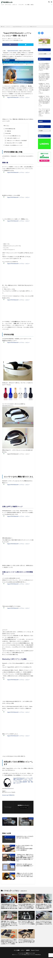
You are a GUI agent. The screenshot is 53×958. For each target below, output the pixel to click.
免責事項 (28, 950)
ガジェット (8, 26)
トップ (2, 4)
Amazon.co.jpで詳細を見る (8, 795)
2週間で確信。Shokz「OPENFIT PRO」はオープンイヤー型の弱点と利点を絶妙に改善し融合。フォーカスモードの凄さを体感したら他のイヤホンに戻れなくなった (9, 924)
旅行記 (32, 4)
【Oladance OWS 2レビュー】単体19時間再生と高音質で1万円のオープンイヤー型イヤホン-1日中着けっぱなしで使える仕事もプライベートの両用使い (9, 941)
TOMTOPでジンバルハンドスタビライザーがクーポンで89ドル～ (24, 837)
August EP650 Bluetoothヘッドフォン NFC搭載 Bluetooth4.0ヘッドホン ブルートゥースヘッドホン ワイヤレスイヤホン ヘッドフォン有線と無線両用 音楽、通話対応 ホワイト (23, 780)
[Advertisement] (26, 15)
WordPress (38, 954)
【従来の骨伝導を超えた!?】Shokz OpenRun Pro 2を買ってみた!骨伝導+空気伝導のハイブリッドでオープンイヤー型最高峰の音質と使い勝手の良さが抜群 (9, 906)
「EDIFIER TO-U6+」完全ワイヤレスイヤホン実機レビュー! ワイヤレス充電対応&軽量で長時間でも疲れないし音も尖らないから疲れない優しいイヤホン (24, 857)
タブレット (15, 4)
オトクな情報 (16, 950)
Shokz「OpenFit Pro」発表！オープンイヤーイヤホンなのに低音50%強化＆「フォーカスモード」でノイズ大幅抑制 (26, 923)
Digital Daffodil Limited (12, 50)
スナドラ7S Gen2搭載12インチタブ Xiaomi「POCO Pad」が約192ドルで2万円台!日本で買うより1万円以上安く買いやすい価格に (44, 66)
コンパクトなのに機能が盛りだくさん (12, 135)
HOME (3, 26)
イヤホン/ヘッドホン (17, 38)
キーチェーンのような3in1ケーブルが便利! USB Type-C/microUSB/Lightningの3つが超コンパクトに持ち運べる (24, 848)
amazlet (8, 788)
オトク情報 (27, 4)
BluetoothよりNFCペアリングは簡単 (13, 142)
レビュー (22, 950)
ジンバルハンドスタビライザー (9, 837)
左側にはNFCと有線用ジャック (12, 138)
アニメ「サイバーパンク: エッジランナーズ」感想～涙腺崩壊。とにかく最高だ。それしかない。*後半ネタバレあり (44, 111)
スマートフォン (8, 4)
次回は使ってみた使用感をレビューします (13, 145)
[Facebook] (10, 44)
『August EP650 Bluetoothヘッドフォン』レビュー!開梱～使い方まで (24, 26)
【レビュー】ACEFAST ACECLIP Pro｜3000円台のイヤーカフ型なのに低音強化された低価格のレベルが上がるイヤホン (44, 923)
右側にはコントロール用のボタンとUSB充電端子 (16, 140)
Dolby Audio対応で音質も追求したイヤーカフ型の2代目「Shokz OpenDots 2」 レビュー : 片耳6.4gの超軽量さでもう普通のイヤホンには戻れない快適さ (26, 906)
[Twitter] (26, 44)
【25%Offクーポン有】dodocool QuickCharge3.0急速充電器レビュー (24, 865)
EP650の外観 (7, 133)
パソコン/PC (21, 4)
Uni (40, 70)
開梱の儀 (8, 131)
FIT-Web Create (26, 954)
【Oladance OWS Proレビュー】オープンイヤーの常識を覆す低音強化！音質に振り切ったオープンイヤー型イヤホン (26, 941)
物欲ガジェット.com (30, 953)
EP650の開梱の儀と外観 (9, 128)
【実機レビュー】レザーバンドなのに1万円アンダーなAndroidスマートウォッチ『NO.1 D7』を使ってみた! (24, 875)
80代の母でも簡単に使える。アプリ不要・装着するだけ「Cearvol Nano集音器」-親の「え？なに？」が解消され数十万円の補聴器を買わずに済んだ (44, 906)
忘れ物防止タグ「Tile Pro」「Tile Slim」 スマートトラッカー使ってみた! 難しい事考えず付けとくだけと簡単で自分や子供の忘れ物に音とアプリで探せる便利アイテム (44, 87)
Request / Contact (35, 950)
